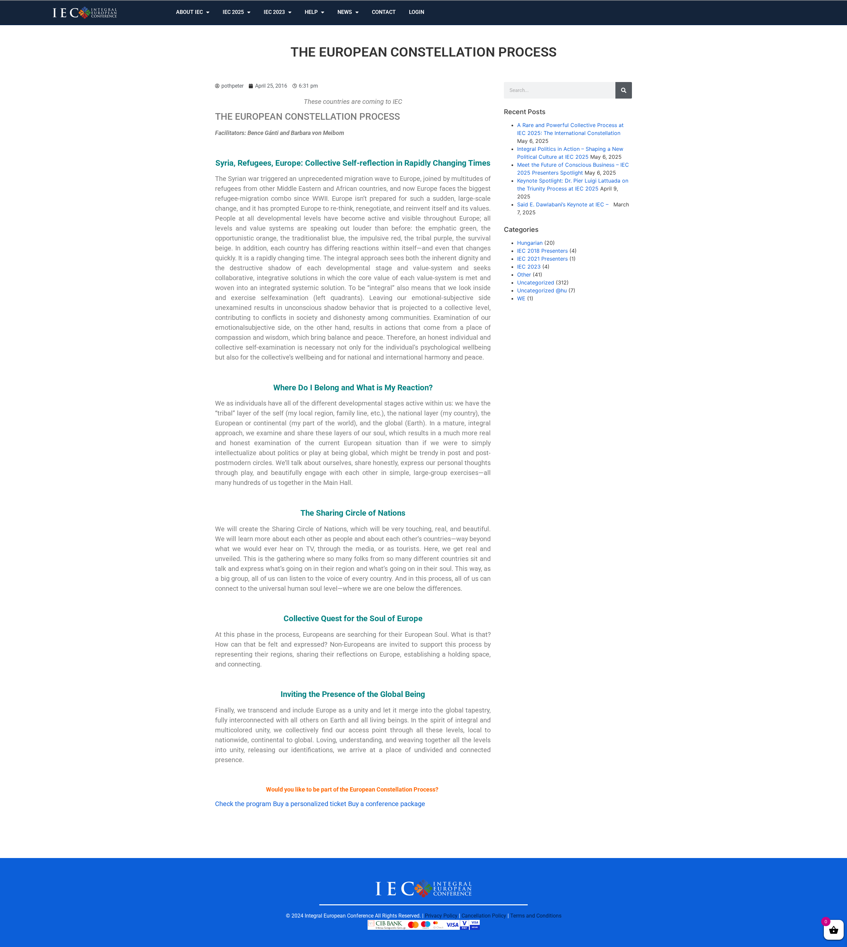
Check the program (244, 804)
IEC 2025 (233, 12)
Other (524, 274)
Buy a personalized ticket (310, 804)
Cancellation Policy (484, 916)
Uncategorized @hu (542, 290)
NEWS (344, 12)
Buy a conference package (386, 804)
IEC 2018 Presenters (542, 250)
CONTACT (384, 12)
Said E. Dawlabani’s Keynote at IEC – (564, 204)
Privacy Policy (441, 916)
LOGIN (416, 12)
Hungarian (530, 242)
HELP (311, 12)
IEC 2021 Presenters (542, 258)
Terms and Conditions (535, 916)
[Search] (623, 90)
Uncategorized (535, 282)
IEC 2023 (274, 12)
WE (521, 298)
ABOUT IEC (189, 12)
